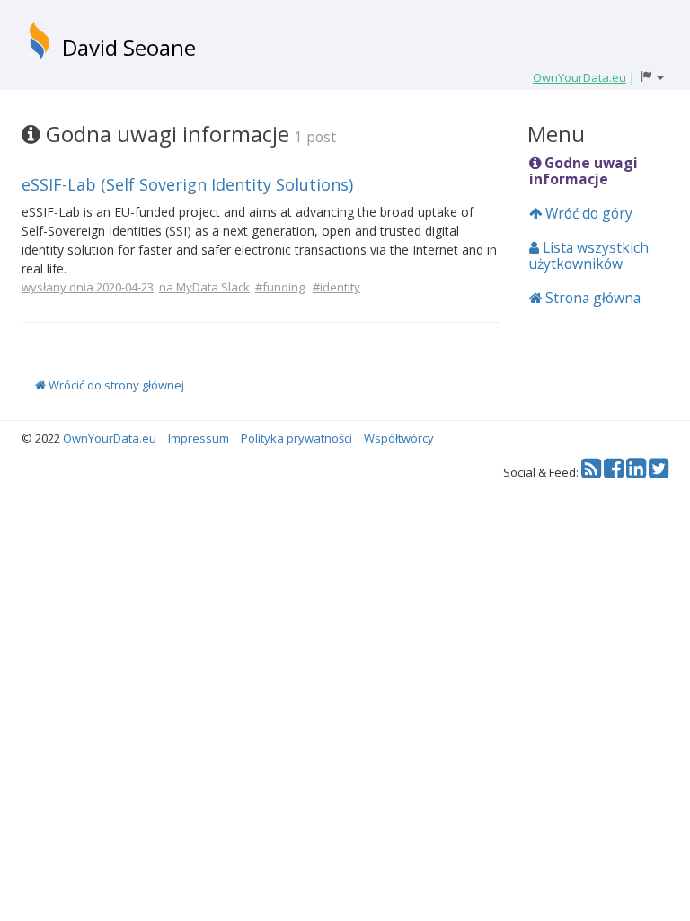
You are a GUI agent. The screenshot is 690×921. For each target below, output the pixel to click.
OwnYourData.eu (109, 438)
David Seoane (129, 47)
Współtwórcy (399, 438)
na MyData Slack (204, 287)
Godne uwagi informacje (583, 171)
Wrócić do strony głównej (115, 385)
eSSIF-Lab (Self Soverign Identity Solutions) (187, 184)
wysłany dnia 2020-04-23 (88, 287)
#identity (336, 287)
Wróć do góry (587, 213)
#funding (280, 287)
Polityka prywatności (296, 438)
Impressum (198, 438)
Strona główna (591, 298)
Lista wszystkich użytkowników (589, 255)
